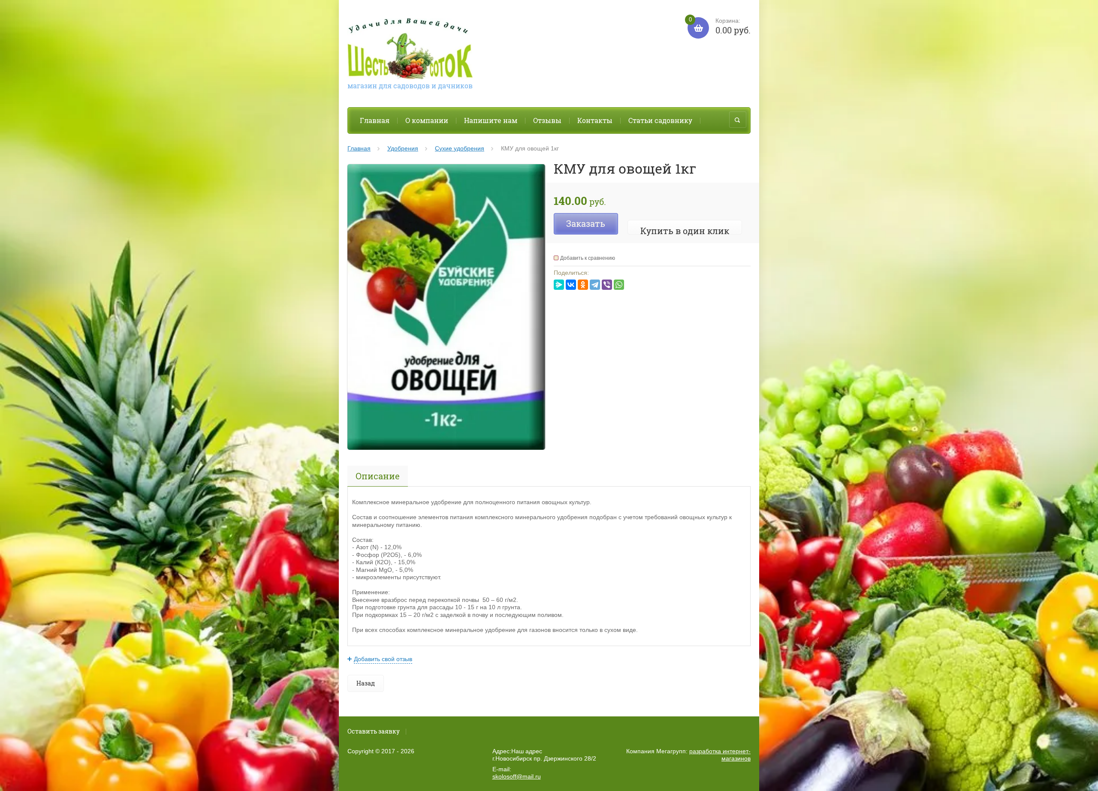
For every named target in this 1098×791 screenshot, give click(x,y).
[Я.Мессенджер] (559, 285)
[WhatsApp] (619, 285)
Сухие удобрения (459, 148)
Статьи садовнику (660, 120)
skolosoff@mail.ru (516, 776)
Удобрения (402, 148)
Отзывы (547, 120)
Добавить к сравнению (587, 258)
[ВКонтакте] (571, 285)
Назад (365, 683)
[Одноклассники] (583, 285)
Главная (374, 120)
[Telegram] (595, 285)
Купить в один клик (684, 230)
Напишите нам (490, 120)
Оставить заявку (373, 731)
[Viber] (607, 285)
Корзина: (720, 26)
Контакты (594, 120)
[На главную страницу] (410, 49)
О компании (426, 120)
